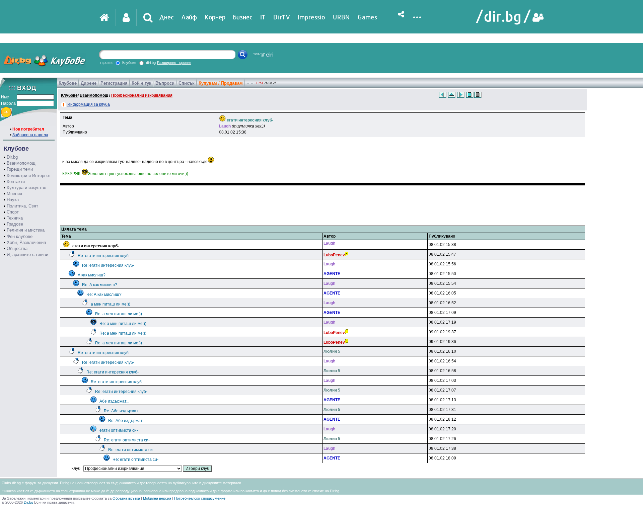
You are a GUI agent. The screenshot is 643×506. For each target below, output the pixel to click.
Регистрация (114, 83)
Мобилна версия (157, 498)
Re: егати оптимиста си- (127, 440)
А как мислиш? (91, 275)
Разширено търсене (174, 63)
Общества (17, 248)
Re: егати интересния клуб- (104, 255)
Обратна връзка (126, 498)
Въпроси (164, 83)
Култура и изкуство (26, 187)
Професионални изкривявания (141, 95)
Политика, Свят (22, 205)
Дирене (88, 83)
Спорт (13, 212)
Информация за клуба (88, 104)
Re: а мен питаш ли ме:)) (118, 314)
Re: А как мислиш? (99, 284)
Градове (15, 224)
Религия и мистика (26, 230)
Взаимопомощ (21, 163)
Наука (13, 199)
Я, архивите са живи (27, 254)
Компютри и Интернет (29, 175)
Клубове (68, 83)
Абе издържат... (114, 401)
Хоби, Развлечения (26, 242)
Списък (186, 83)
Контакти (16, 181)
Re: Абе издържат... (122, 411)
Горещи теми (20, 169)
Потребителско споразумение (199, 498)
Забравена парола (30, 135)
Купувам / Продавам (221, 83)
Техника (15, 218)
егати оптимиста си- (118, 430)
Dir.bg (12, 157)
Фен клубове (19, 236)
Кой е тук (141, 83)
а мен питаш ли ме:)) (110, 304)
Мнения (14, 193)
